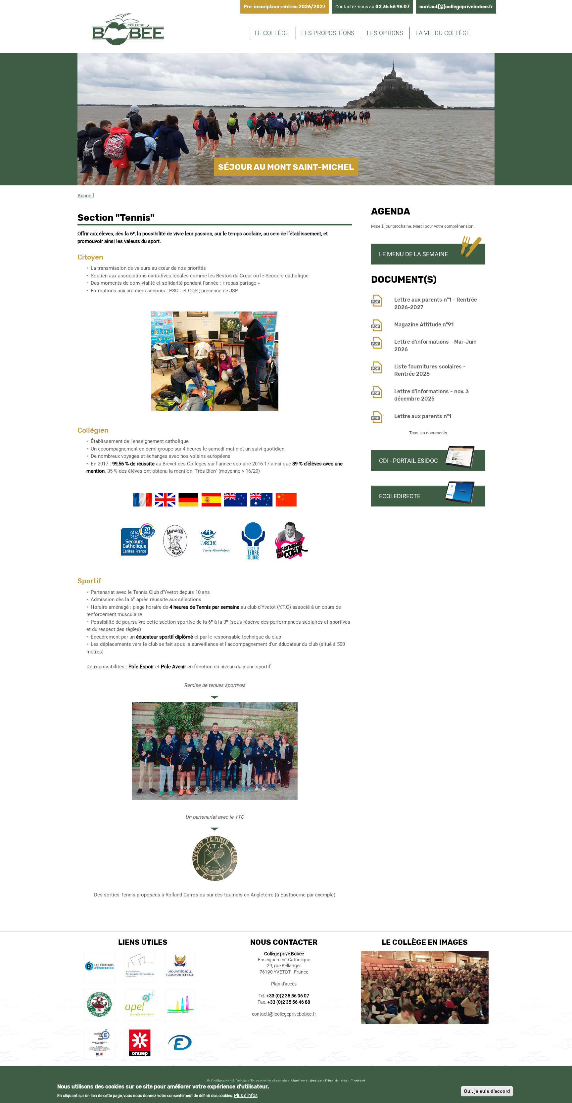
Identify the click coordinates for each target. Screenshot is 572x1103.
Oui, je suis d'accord (487, 1091)
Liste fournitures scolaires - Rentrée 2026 (430, 370)
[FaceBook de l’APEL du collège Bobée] (140, 1017)
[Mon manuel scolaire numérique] (99, 979)
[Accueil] (128, 30)
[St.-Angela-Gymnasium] (140, 979)
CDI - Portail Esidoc (408, 460)
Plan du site (336, 1081)
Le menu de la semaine (413, 254)
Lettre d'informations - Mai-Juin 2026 (435, 345)
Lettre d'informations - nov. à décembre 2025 (431, 395)
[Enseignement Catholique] (180, 1017)
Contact (358, 1081)
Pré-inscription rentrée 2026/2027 (284, 7)
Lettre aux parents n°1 (422, 416)
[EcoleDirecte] (180, 1056)
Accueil (85, 196)
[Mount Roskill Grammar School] (180, 979)
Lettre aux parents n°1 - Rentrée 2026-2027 (435, 303)
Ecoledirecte (399, 496)
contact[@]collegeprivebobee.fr (456, 7)
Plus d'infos (246, 1095)
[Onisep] (140, 1056)
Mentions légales (306, 1081)
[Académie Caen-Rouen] (99, 1056)
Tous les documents (428, 432)
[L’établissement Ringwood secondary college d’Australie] (99, 1017)
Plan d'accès (284, 983)
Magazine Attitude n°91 (423, 324)
